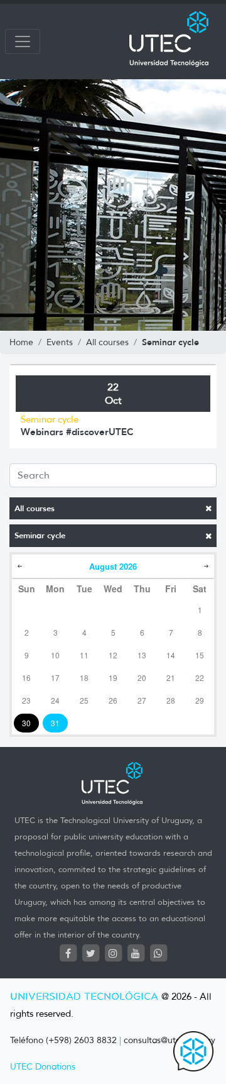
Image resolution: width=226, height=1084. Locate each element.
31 (55, 722)
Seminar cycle (39, 535)
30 (26, 722)
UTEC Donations (42, 1066)
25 (84, 700)
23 (26, 700)
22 (199, 677)
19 (113, 677)
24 (55, 700)
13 (141, 655)
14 (170, 655)
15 (199, 655)
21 (170, 677)
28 (170, 700)
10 (55, 655)
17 (55, 677)
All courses (34, 508)
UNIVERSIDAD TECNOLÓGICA (84, 997)
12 (113, 655)
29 (199, 700)
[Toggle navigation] (22, 41)
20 (141, 677)
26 (113, 700)
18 (84, 677)
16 (26, 677)
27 (141, 700)
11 (84, 655)
